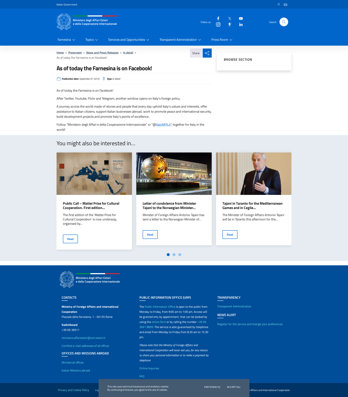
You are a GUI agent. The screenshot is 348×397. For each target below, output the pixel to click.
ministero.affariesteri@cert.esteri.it (83, 338)
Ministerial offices (73, 362)
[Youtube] (239, 18)
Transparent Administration (178, 39)
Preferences (212, 387)
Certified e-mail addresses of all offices (85, 346)
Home (60, 52)
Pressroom (75, 52)
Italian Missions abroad (76, 370)
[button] (283, 22)
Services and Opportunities (126, 39)
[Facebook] (216, 18)
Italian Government (67, 4)
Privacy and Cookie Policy (73, 390)
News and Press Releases (102, 52)
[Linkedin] (239, 24)
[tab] (168, 254)
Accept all (234, 387)
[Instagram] (216, 24)
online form (159, 322)
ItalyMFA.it (163, 124)
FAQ (141, 376)
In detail (128, 52)
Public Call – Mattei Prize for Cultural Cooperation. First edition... (91, 205)
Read (70, 239)
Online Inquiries (149, 368)
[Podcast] (228, 24)
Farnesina (64, 39)
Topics (89, 39)
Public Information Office (160, 306)
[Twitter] (228, 18)
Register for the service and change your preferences (250, 324)
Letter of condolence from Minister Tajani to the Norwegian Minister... (169, 205)
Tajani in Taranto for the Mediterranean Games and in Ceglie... (252, 205)
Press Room (219, 39)
